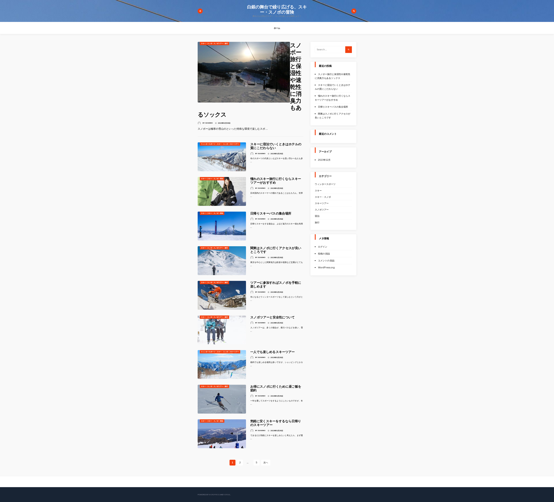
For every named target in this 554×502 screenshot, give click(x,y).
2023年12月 (324, 160)
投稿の (324, 253)
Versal (227, 495)
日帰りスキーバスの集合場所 (270, 213)
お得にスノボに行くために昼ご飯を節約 (275, 388)
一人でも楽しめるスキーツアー (272, 352)
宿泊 (221, 178)
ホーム (277, 28)
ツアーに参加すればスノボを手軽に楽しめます (275, 284)
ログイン (322, 246)
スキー (203, 178)
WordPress (214, 495)
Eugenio (209, 123)
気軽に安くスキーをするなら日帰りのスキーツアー (275, 423)
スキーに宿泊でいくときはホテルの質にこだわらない (275, 146)
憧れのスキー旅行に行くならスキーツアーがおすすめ (275, 181)
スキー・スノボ (206, 43)
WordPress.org (326, 267)
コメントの (326, 260)
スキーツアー (234, 144)
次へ (265, 462)
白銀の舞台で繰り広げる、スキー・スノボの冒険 (277, 9)
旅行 (226, 43)
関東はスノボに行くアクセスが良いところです (275, 250)
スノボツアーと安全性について (272, 317)
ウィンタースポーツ (208, 144)
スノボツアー (218, 43)
